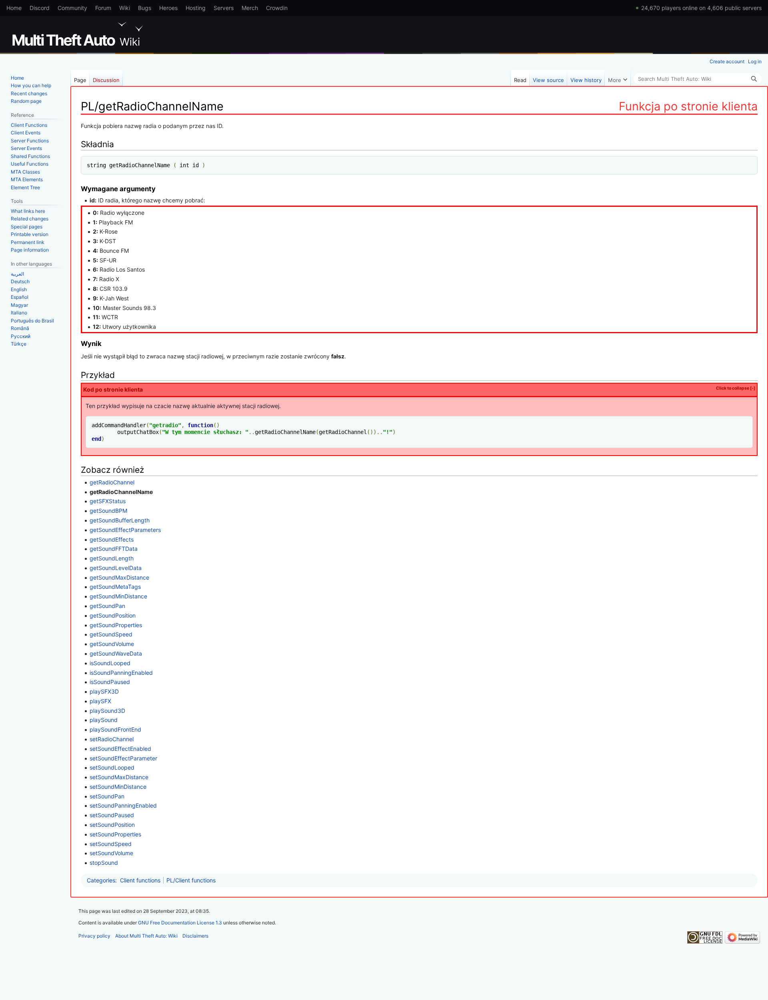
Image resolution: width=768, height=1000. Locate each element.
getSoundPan (107, 605)
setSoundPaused (112, 815)
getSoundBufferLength (120, 520)
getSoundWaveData (116, 653)
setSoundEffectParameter (123, 758)
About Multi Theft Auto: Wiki (146, 936)
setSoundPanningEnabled (123, 805)
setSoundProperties (115, 834)
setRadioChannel (112, 739)
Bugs (144, 7)
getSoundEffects (112, 539)
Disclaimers (195, 936)
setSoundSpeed (111, 843)
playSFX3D (104, 691)
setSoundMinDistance (118, 786)
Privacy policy (94, 936)
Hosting (196, 7)
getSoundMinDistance (118, 596)
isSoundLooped (110, 663)
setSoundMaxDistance (119, 777)
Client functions (140, 880)
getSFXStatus (108, 501)
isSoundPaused (110, 681)
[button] (617, 78)
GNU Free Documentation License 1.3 (180, 923)
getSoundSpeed (111, 634)
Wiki (124, 7)
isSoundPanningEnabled (121, 672)
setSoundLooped (112, 767)
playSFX (100, 701)
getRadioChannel (112, 482)
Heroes (168, 7)
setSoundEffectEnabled (120, 748)
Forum (103, 7)
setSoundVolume (111, 853)
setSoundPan (107, 796)
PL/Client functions (191, 880)
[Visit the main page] (79, 34)
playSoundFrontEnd (115, 729)
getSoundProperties (116, 625)
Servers (224, 7)
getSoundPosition (113, 615)
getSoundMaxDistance (119, 577)
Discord (40, 7)
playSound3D (107, 710)
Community (72, 7)
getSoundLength (112, 558)
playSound (104, 719)
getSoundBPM (108, 510)
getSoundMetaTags (115, 586)
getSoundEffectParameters (125, 529)
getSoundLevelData (116, 567)
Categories (101, 880)
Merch (250, 7)
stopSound (104, 862)
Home (14, 7)
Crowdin (277, 7)
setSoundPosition (112, 824)
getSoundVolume (112, 643)
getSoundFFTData (114, 548)
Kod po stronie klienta (419, 389)
